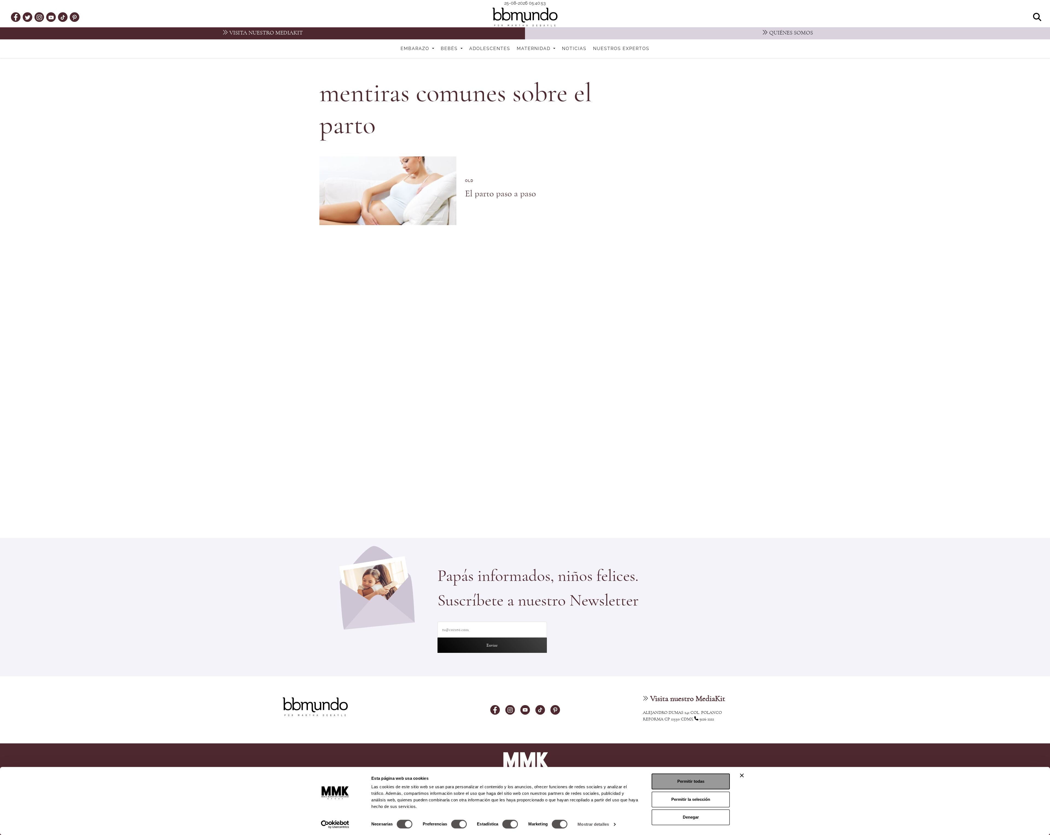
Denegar (691, 817)
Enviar (492, 645)
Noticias (574, 48)
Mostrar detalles (593, 824)
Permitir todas (690, 781)
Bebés (450, 48)
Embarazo (416, 48)
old (469, 180)
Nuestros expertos (621, 48)
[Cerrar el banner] (742, 775)
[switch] (459, 824)
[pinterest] (74, 17)
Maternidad (534, 48)
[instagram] (39, 16)
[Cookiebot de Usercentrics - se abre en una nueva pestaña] (335, 824)
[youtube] (51, 17)
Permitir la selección (690, 799)
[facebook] (16, 17)
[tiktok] (63, 17)
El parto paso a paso (500, 193)
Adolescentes (489, 48)
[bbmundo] (525, 17)
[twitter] (27, 17)
